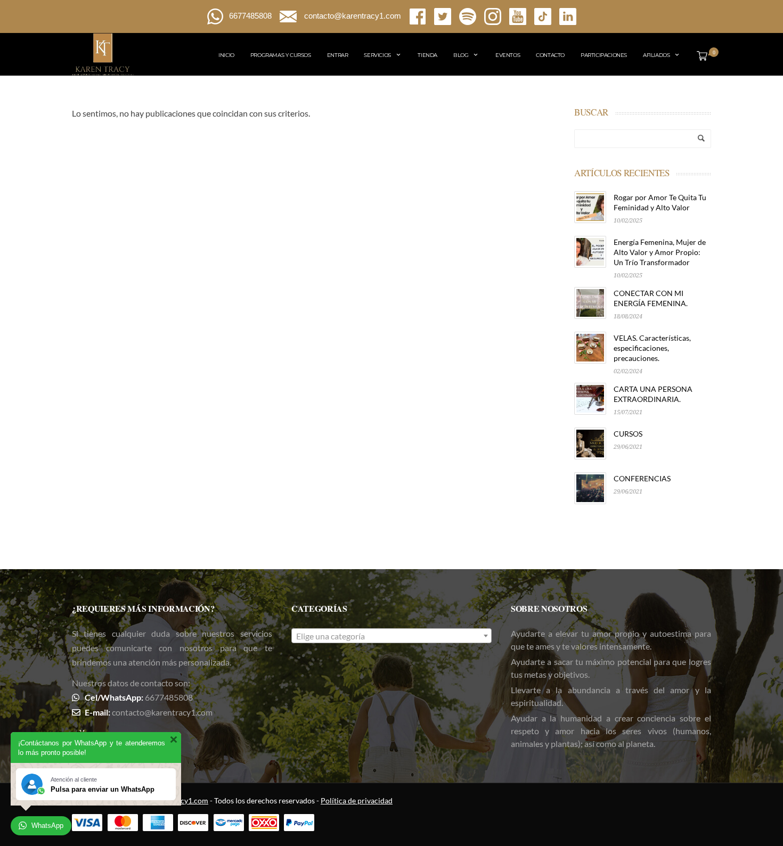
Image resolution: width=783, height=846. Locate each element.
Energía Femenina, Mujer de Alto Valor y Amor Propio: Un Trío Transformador (660, 252)
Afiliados (656, 55)
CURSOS (628, 433)
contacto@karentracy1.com (162, 712)
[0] (700, 55)
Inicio (226, 55)
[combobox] (391, 635)
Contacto (550, 55)
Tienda (427, 55)
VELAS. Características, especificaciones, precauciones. (652, 348)
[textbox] (391, 636)
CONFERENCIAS (642, 478)
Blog (460, 55)
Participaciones (604, 55)
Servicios (377, 55)
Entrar (337, 55)
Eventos (507, 55)
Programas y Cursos (280, 55)
